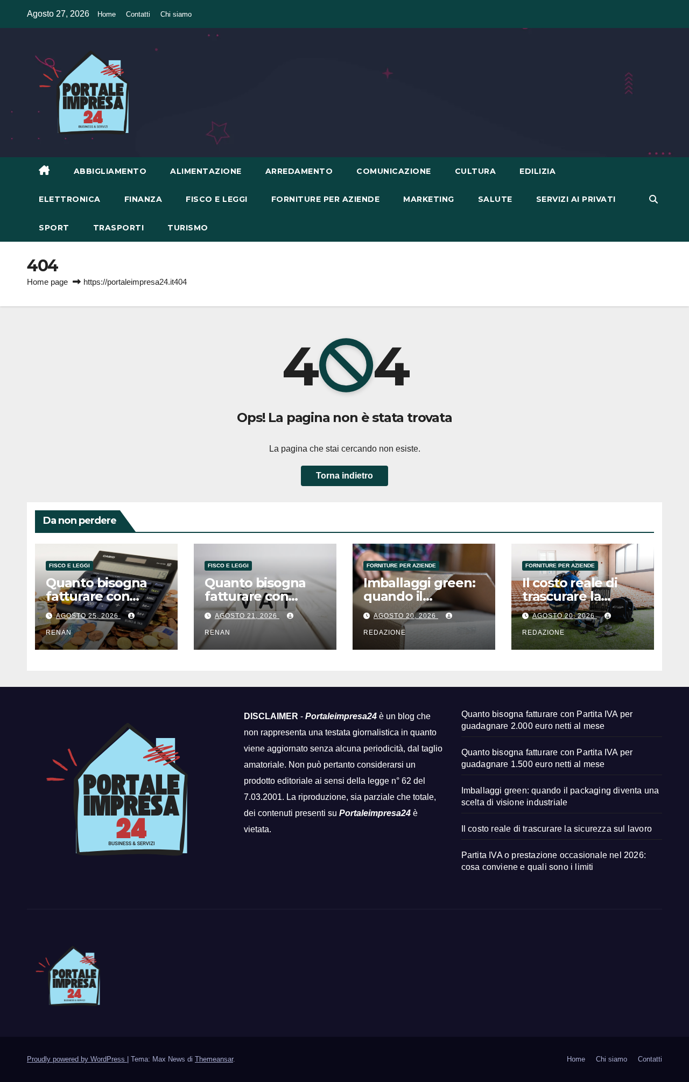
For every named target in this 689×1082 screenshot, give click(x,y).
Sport (54, 228)
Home (106, 14)
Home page (47, 281)
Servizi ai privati (576, 199)
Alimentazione (206, 171)
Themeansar (214, 1059)
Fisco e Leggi (217, 199)
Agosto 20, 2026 (406, 616)
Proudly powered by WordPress (77, 1059)
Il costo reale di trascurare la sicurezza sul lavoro (556, 828)
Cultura (475, 171)
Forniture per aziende (325, 199)
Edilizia (537, 171)
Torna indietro (344, 475)
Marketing (428, 199)
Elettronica (70, 199)
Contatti (138, 14)
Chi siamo (176, 14)
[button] (653, 199)
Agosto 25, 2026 (88, 616)
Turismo (187, 228)
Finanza (143, 199)
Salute (495, 199)
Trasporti (118, 228)
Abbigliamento (110, 171)
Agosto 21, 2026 (247, 616)
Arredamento (299, 171)
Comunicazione (393, 171)
